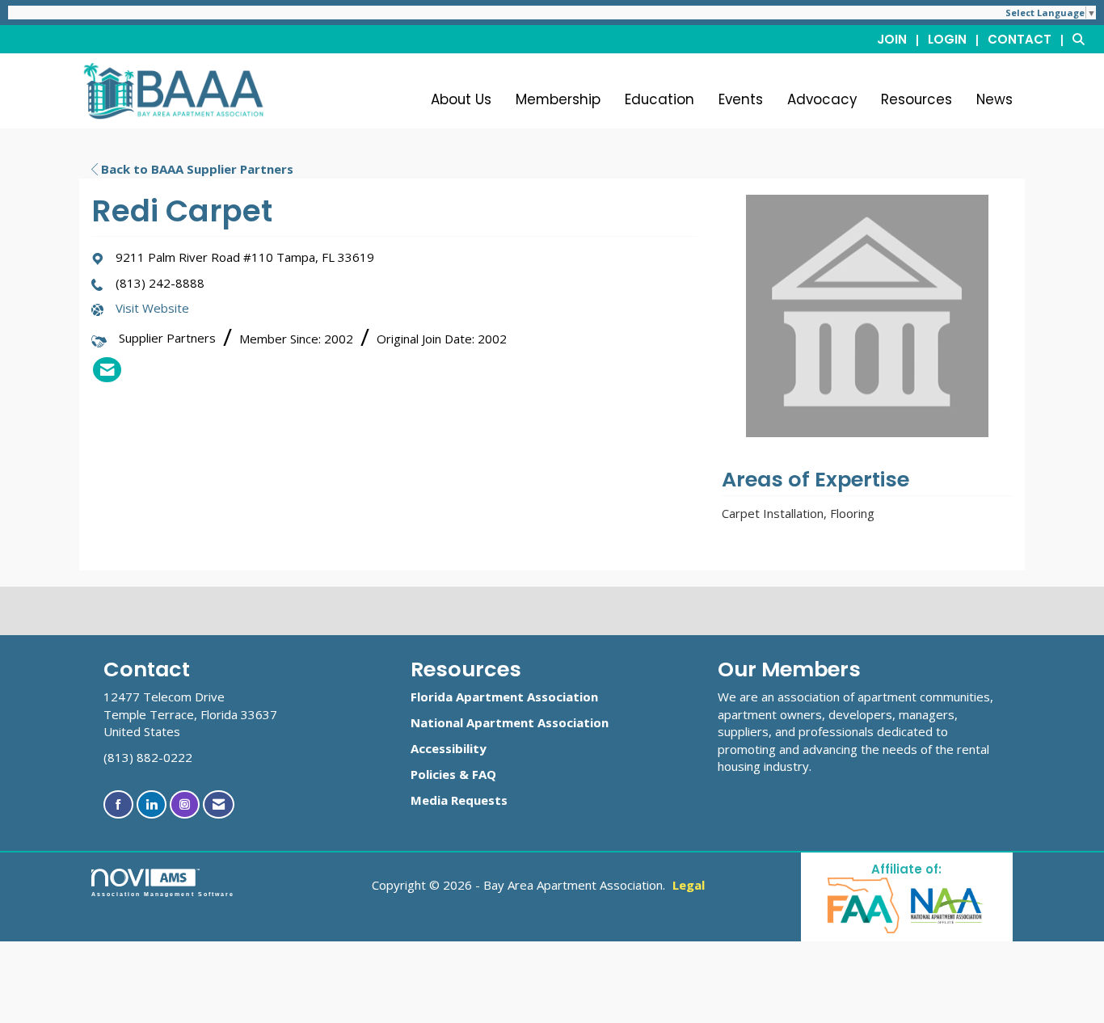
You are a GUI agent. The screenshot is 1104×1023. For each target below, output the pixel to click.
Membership (558, 99)
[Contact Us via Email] (218, 804)
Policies (433, 774)
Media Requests (459, 800)
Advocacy (822, 99)
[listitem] (901, 39)
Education (659, 99)
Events (740, 99)
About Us (461, 99)
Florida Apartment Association (504, 696)
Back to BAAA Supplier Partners (195, 169)
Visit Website (152, 308)
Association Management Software (162, 894)
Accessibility (449, 748)
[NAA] (947, 904)
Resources (916, 99)
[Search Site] (1082, 39)
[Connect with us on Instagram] (185, 804)
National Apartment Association (510, 722)
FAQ (484, 774)
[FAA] (864, 904)
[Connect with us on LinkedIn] (151, 804)
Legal (688, 885)
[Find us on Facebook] (118, 804)
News (994, 99)
